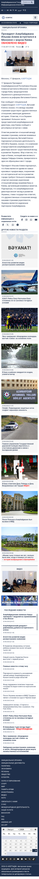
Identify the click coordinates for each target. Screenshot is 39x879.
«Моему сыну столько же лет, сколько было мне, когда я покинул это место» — (18, 557)
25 (10, 850)
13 (20, 844)
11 (10, 844)
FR (13, 10)
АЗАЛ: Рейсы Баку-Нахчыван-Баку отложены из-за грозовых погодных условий (17, 301)
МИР (3, 786)
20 (20, 847)
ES (16, 10)
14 (25, 844)
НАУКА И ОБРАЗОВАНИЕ (10, 781)
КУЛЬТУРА (5, 777)
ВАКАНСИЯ (5, 813)
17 (5, 847)
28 (25, 850)
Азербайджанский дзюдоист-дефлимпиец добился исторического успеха (18, 628)
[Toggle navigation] (34, 17)
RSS (2, 819)
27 (20, 850)
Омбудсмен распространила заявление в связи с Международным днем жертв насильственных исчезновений (19, 749)
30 (36, 850)
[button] (19, 58)
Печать (19, 47)
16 (36, 844)
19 (16, 847)
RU (5, 10)
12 (16, 844)
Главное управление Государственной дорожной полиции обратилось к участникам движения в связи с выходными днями (17, 447)
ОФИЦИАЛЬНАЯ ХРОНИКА (14, 27)
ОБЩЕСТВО (5, 774)
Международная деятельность (15, 807)
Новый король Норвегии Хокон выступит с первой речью (15, 658)
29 (31, 850)
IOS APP (4, 825)
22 (31, 847)
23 (36, 847)
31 (5, 854)
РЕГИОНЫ (5, 772)
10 (5, 844)
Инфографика (7, 792)
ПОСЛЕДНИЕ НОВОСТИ (15, 610)
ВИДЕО (4, 795)
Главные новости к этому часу (15, 666)
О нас (3, 804)
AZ (2, 10)
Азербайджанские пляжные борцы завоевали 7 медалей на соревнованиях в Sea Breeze (19, 617)
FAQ (2, 816)
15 (31, 844)
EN (8, 10)
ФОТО (3, 798)
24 (5, 850)
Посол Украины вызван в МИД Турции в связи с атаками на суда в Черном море (19, 697)
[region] (20, 683)
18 (10, 847)
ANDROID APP (6, 822)
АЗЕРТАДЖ (26, 78)
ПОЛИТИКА (5, 766)
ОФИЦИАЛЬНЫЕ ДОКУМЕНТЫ (13, 763)
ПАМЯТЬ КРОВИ (7, 789)
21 (25, 847)
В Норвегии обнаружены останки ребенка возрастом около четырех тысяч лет (17, 648)
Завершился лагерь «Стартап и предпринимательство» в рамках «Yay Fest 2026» (18, 707)
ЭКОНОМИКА (6, 769)
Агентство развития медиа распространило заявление (13, 264)
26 (16, 850)
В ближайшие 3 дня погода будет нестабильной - (17, 728)
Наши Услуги (7, 810)
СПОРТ (4, 784)
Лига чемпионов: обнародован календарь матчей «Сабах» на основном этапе (19, 337)
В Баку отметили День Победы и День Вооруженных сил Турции (18, 485)
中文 (24, 10)
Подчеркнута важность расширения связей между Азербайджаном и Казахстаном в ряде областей (17, 675)
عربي (20, 10)
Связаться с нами (9, 802)
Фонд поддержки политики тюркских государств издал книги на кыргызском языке (19, 686)
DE (11, 10)
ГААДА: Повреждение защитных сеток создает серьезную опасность (18, 409)
